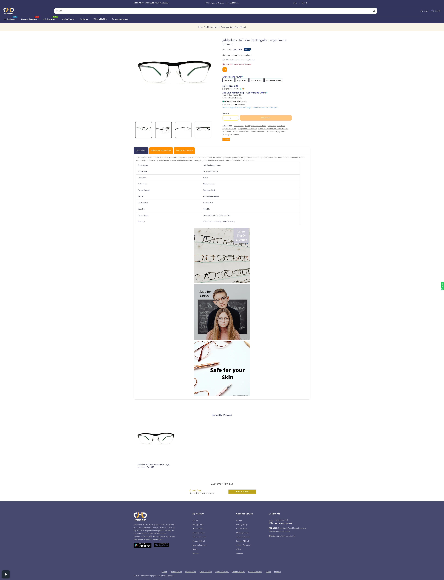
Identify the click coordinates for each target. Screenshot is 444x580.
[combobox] (215, 11)
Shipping (226, 55)
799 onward (239, 126)
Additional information (161, 150)
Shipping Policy (199, 533)
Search (195, 521)
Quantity (225, 113)
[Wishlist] (224, 69)
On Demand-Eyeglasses (275, 132)
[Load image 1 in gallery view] (143, 130)
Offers (195, 549)
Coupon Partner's (200, 545)
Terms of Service (199, 537)
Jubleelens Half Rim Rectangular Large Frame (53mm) (153, 464)
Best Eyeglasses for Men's (255, 126)
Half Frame (226, 132)
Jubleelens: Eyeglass (148, 576)
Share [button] (227, 139)
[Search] (374, 11)
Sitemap (196, 553)
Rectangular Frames (230, 134)
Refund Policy (198, 529)
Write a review (242, 492)
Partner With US (199, 541)
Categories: (227, 126)
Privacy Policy (198, 525)
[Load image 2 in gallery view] (163, 130)
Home (200, 27)
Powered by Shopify (166, 576)
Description (141, 150)
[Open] (6, 574)
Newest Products (257, 132)
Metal (235, 132)
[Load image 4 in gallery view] (203, 130)
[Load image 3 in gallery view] (183, 130)
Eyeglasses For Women (247, 129)
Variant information (184, 150)
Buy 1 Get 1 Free (229, 129)
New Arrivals (244, 132)
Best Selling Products (276, 126)
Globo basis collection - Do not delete (273, 129)
